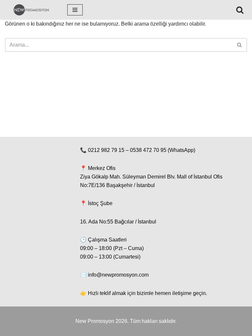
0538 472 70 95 (148, 150)
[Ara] (240, 10)
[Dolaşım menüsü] (75, 9)
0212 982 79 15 (106, 150)
